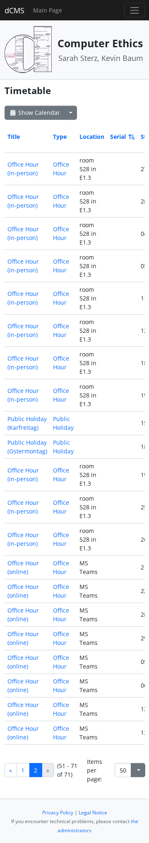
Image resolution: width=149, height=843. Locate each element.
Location (91, 136)
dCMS (14, 10)
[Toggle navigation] (134, 10)
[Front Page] (28, 49)
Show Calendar (38, 112)
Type (60, 136)
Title (13, 136)
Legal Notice (93, 812)
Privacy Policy (57, 812)
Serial (118, 136)
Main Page (47, 10)
